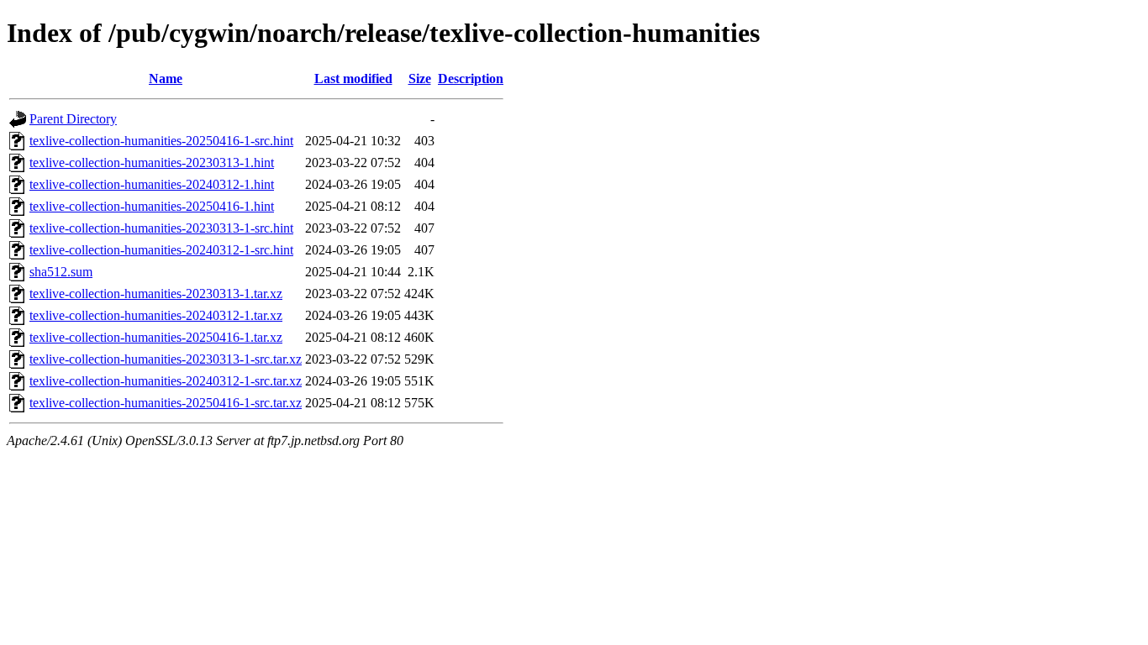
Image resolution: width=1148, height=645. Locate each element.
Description (470, 78)
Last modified (353, 78)
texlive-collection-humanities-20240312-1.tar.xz (155, 315)
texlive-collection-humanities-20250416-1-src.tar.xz (165, 403)
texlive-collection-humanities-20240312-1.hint (151, 184)
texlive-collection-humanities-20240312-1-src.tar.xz (165, 381)
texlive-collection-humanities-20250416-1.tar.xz (155, 337)
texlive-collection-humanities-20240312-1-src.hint (161, 250)
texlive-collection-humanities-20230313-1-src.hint (161, 228)
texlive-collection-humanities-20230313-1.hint (151, 162)
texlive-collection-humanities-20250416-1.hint (151, 206)
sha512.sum (60, 272)
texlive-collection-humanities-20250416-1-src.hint (161, 141)
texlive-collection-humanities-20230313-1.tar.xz (155, 293)
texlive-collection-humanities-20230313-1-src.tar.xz (165, 359)
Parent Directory (73, 119)
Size (419, 78)
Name (165, 78)
